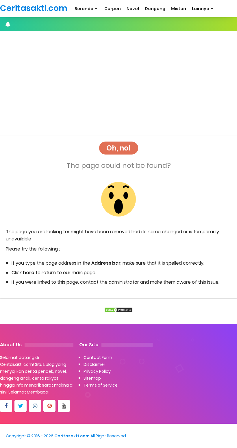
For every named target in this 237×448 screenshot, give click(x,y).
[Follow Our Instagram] (35, 406)
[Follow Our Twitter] (20, 406)
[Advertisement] (118, 77)
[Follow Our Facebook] (6, 406)
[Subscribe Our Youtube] (64, 406)
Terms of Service (101, 385)
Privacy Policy (97, 371)
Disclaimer (94, 364)
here (28, 272)
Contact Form (98, 357)
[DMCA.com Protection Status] (118, 310)
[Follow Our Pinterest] (49, 406)
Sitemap (92, 378)
